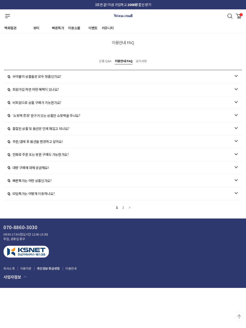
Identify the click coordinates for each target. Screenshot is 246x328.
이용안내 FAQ (123, 61)
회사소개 (9, 268)
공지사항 (141, 61)
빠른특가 (58, 27)
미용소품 (74, 27)
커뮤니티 (108, 27)
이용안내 (71, 268)
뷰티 (36, 27)
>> (129, 207)
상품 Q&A (105, 61)
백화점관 (10, 27)
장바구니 (241, 14)
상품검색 (230, 16)
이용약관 (25, 268)
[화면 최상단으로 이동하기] (239, 316)
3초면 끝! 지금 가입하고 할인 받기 (123, 4)
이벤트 (93, 27)
